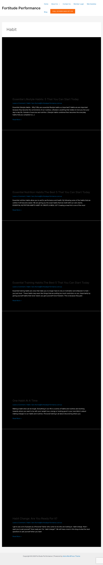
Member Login (79, 4)
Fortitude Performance (21, 8)
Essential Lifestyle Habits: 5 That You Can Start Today (46, 99)
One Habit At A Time (25, 400)
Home (46, 4)
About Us (54, 4)
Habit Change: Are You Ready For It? (35, 518)
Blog (45, 12)
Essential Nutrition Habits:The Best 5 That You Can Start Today (51, 192)
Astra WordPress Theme (71, 556)
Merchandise (91, 4)
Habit (28, 103)
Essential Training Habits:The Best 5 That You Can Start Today (51, 282)
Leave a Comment (19, 103)
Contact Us (67, 4)
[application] (59, 4)
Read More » (17, 119)
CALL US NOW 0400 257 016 (63, 11)
